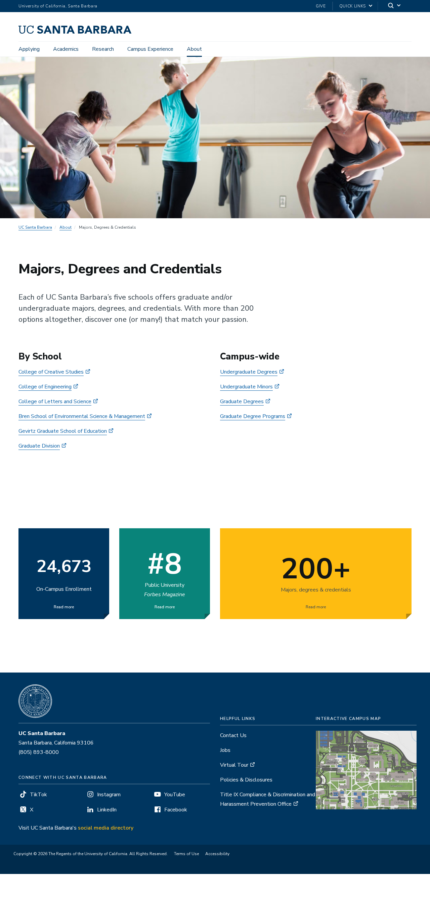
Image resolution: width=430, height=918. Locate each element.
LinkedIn (107, 809)
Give (321, 6)
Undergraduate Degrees (248, 372)
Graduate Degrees (242, 401)
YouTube (174, 794)
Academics (66, 49)
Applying (29, 49)
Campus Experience (150, 49)
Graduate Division (39, 446)
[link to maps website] (366, 769)
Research (103, 49)
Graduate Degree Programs (252, 416)
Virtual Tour (234, 765)
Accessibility (217, 853)
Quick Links (352, 6)
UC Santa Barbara (35, 227)
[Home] (77, 32)
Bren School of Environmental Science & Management (81, 416)
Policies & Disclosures (246, 779)
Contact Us (233, 735)
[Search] (394, 6)
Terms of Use (186, 853)
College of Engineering (45, 386)
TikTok (38, 794)
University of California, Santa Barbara (57, 6)
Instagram (109, 794)
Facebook (175, 809)
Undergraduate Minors (246, 386)
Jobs (225, 750)
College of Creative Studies (51, 372)
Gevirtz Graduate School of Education (62, 431)
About (194, 49)
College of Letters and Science (54, 401)
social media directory (105, 828)
